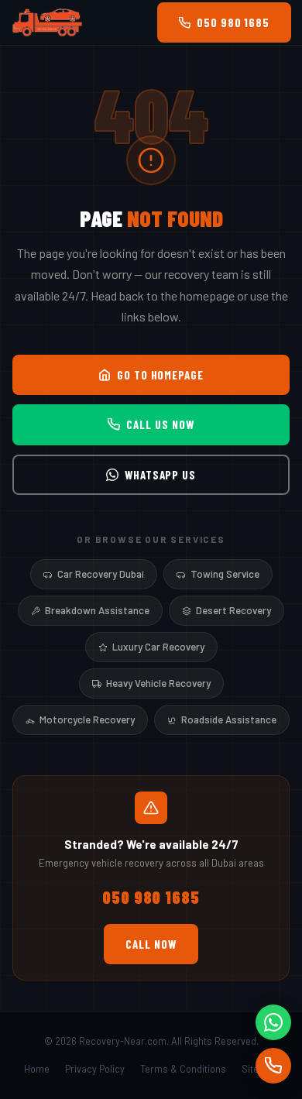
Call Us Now (160, 424)
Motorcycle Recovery (87, 719)
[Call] (273, 1066)
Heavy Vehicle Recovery (158, 683)
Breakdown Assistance (97, 610)
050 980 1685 (233, 22)
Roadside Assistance (228, 719)
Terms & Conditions (183, 1068)
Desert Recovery (233, 610)
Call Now (150, 944)
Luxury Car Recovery (158, 647)
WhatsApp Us (160, 475)
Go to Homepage (160, 375)
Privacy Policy (95, 1068)
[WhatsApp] (273, 1022)
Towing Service (224, 574)
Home (37, 1068)
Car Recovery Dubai (100, 574)
